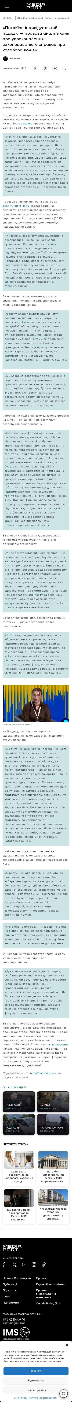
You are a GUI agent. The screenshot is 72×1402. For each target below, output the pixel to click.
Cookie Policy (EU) (48, 1303)
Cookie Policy (20, 1398)
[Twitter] (45, 68)
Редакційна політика (50, 1284)
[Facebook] (35, 68)
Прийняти (36, 1371)
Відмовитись (36, 1380)
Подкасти (9, 1290)
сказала (27, 123)
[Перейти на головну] (36, 6)
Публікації (10, 1284)
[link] (5, 1264)
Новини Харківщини (17, 1278)
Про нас (41, 1278)
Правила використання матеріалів (46, 1294)
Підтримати (11, 1302)
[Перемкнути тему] (63, 1393)
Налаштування (36, 1390)
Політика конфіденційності (43, 1398)
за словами (60, 1044)
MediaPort (8, 18)
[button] (67, 1345)
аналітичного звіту (16, 205)
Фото (6, 1296)
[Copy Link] (65, 68)
